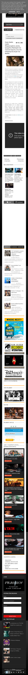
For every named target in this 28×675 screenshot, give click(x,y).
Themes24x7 (18, 670)
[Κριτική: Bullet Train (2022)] (14, 450)
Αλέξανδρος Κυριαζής (7, 155)
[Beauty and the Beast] (14, 418)
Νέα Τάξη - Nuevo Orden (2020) (12, 534)
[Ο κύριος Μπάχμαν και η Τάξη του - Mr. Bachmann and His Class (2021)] (14, 540)
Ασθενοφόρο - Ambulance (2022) (12, 473)
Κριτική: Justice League (15, 657)
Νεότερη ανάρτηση (7, 160)
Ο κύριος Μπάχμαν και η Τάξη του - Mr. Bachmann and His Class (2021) (14, 549)
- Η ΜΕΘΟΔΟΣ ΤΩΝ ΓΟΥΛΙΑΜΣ (11, 561)
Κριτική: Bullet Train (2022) (11, 458)
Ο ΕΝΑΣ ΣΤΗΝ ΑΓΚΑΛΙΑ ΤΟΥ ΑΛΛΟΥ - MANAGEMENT (16, 279)
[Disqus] (14, 224)
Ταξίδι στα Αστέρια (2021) (11, 505)
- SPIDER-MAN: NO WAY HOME (11, 568)
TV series (13, 155)
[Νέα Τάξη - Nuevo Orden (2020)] (14, 525)
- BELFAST (7, 567)
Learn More (12, 11)
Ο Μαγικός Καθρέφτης (15, 640)
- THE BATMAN (8, 560)
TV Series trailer (10, 36)
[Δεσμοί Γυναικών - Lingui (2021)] (14, 511)
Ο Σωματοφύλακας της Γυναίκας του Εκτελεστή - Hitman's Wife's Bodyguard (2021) (14, 489)
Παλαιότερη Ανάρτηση (20, 160)
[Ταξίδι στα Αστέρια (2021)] (14, 496)
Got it (18, 11)
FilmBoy (13, 669)
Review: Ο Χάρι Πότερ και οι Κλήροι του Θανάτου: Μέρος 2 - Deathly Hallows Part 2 (17, 633)
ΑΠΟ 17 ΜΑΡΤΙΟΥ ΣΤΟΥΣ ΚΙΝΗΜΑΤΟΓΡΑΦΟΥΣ (11, 446)
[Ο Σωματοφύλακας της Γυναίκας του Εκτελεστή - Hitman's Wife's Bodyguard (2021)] (14, 479)
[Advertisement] (16, 20)
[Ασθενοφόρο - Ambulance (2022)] (14, 465)
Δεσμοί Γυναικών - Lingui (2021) (12, 519)
